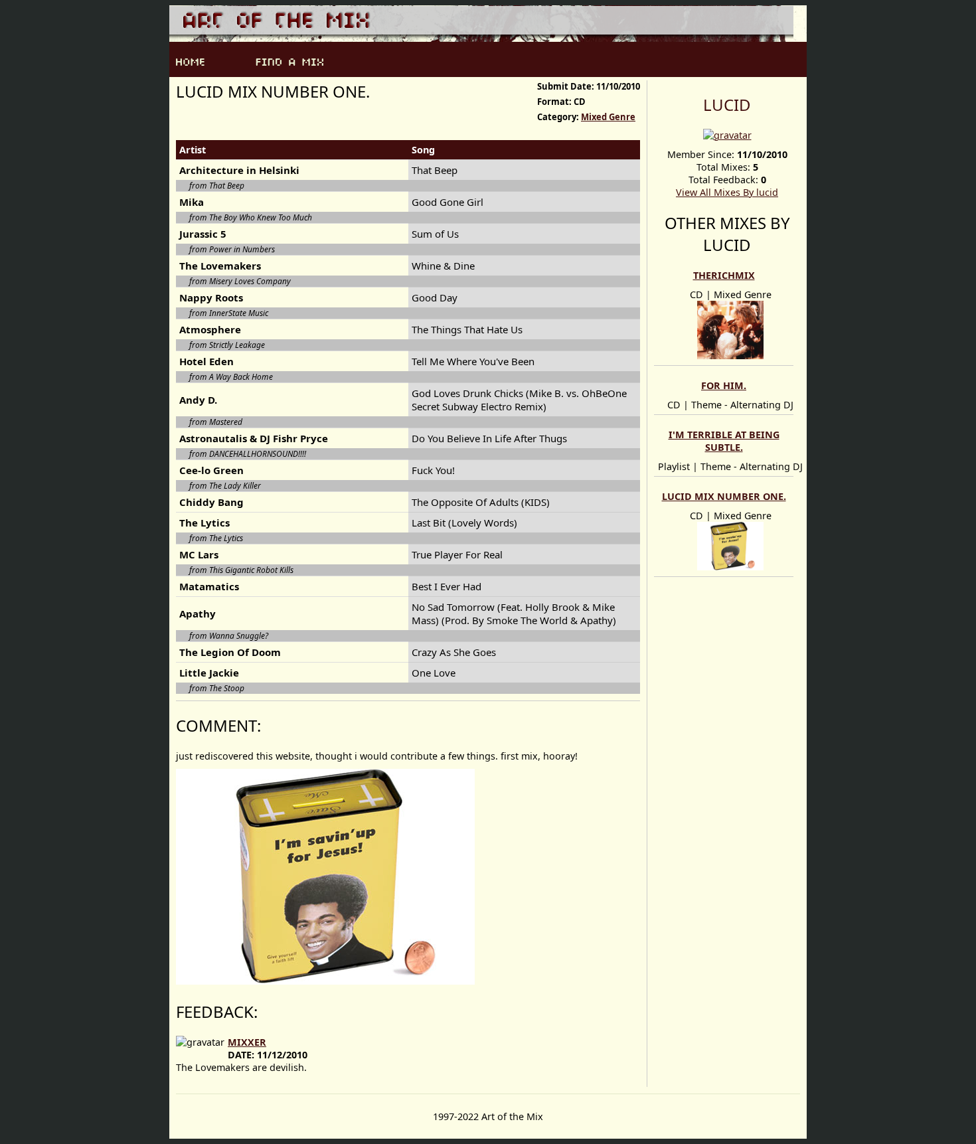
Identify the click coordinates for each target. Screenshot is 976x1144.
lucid (727, 105)
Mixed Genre (608, 117)
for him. (723, 385)
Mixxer (247, 1042)
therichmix (724, 275)
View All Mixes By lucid (727, 192)
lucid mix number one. (724, 496)
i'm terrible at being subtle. (724, 440)
